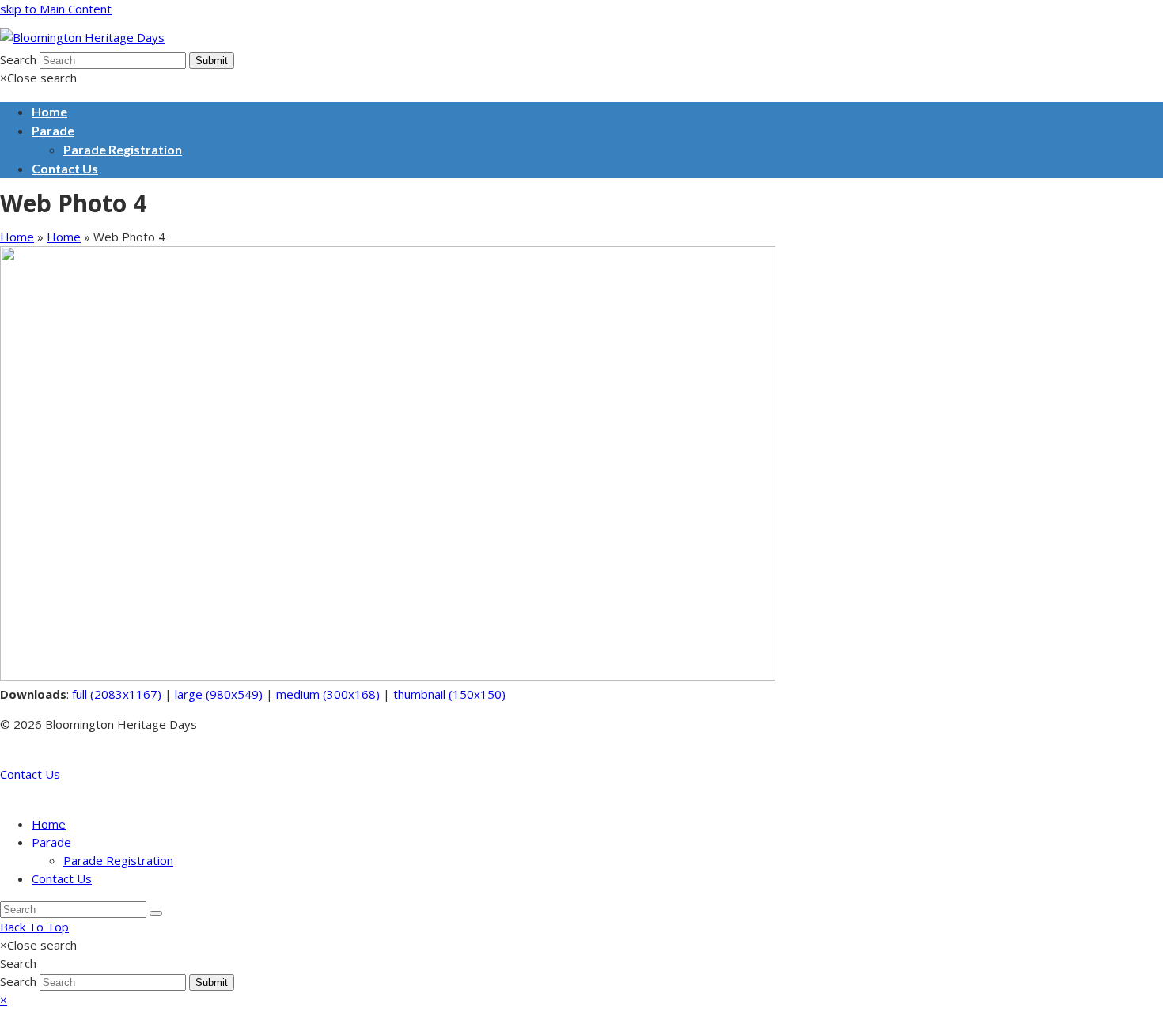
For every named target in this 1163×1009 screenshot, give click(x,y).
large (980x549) (219, 694)
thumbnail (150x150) (449, 694)
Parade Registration (118, 860)
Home (17, 237)
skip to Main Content (56, 9)
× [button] (3, 999)
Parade (51, 842)
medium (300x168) (328, 694)
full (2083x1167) (116, 694)
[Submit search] (156, 913)
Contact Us (30, 774)
